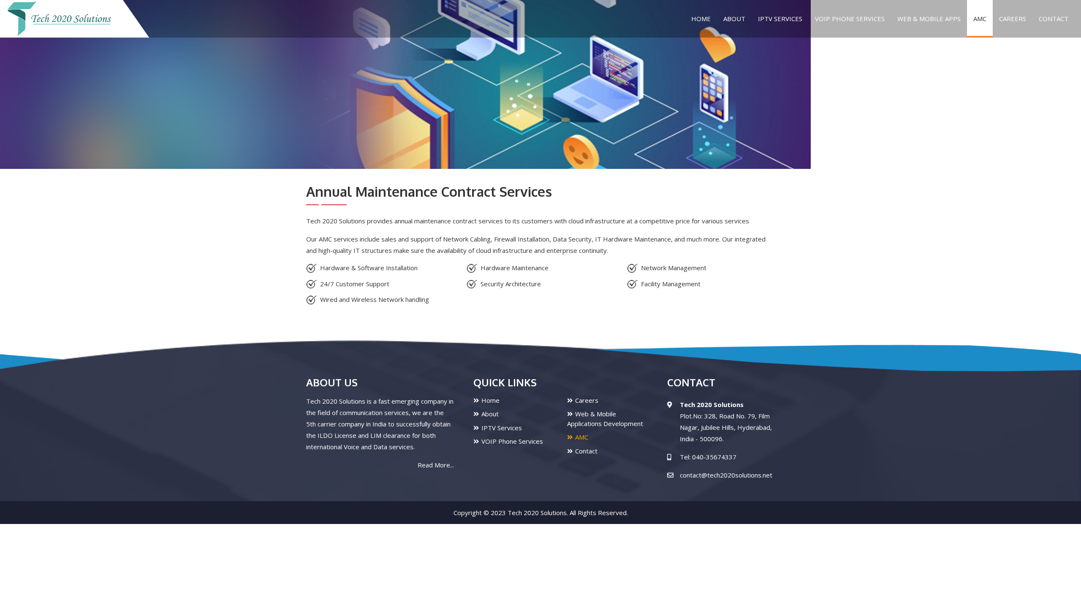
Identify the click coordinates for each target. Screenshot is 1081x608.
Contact (1053, 18)
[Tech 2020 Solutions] (59, 19)
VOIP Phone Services (512, 441)
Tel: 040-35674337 (708, 457)
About (734, 18)
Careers (1012, 18)
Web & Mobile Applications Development (605, 419)
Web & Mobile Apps (929, 18)
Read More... (436, 465)
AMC (979, 18)
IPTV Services (780, 18)
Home (701, 18)
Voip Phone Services (850, 18)
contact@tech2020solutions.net (726, 475)
